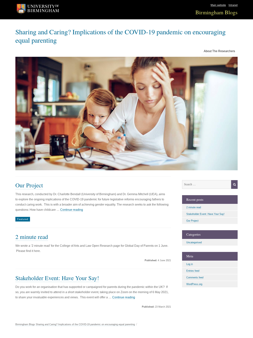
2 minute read (31, 237)
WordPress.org (194, 284)
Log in (189, 264)
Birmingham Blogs (216, 12)
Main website (218, 5)
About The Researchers (219, 51)
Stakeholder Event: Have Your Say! (57, 278)
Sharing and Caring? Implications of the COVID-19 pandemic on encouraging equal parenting (120, 36)
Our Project (29, 185)
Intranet (233, 5)
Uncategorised (194, 242)
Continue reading (71, 209)
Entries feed (192, 270)
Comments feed (194, 277)
